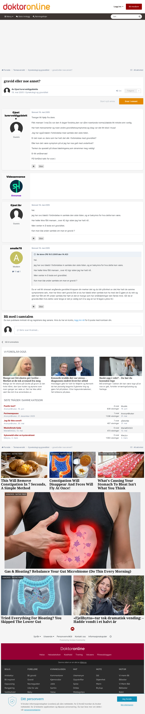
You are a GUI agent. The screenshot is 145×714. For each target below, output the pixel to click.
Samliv (53, 688)
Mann (98, 684)
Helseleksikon (54, 655)
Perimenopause (11, 413)
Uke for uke (32, 688)
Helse (42, 655)
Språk (37, 636)
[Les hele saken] (24, 367)
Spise (75, 684)
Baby (29, 692)
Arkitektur (9, 675)
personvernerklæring (32, 710)
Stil (97, 675)
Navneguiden (33, 684)
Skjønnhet (100, 679)
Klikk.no (83, 662)
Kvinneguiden (58, 669)
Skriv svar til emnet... (29, 330)
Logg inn (118, 6)
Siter (41, 166)
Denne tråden (129, 16)
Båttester (123, 688)
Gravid (30, 679)
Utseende (48, 636)
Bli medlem (134, 7)
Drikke (76, 688)
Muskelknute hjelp (12, 428)
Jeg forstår (127, 699)
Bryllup (99, 688)
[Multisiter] (34, 166)
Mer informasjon (127, 705)
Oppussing (10, 684)
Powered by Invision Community (72, 640)
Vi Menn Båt (124, 684)
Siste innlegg (24, 16)
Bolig (7, 669)
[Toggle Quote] (35, 254)
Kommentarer (56, 675)
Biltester (123, 679)
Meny (9, 16)
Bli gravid (31, 675)
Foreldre (32, 669)
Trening (79, 655)
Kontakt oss (80, 636)
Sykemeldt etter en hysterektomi (19, 435)
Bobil (121, 692)
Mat (75, 669)
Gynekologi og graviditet (36, 92)
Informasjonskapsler (97, 636)
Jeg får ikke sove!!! (13, 420)
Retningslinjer (41, 16)
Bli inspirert (10, 679)
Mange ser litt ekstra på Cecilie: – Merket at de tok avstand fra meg (22, 379)
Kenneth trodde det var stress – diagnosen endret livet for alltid (69, 379)
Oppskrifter (78, 679)
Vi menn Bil (124, 675)
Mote (99, 669)
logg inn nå (79, 320)
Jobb (52, 684)
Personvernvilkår (64, 636)
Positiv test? (10, 406)
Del (119, 91)
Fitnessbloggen (104, 655)
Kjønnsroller (55, 679)
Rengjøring (10, 688)
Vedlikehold (10, 692)
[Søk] (139, 16)
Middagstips (79, 692)
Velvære (90, 655)
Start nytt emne (107, 101)
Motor (122, 669)
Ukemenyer (78, 675)
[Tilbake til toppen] (72, 629)
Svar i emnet (131, 101)
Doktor (72, 648)
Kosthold (68, 655)
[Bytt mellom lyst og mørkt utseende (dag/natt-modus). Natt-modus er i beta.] (111, 636)
